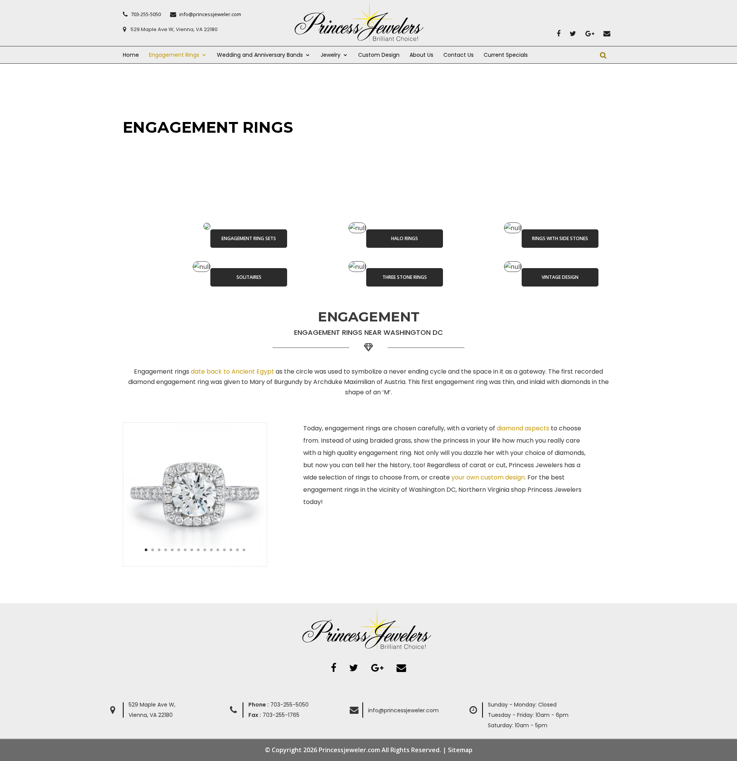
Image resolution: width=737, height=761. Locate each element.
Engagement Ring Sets (248, 238)
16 (244, 550)
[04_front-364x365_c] (195, 564)
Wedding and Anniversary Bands (260, 55)
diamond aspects (523, 428)
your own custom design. (488, 477)
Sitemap (460, 750)
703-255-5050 (278, 704)
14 (231, 550)
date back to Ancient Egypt (232, 371)
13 (224, 550)
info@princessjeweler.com (403, 710)
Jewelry (330, 55)
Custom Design (379, 55)
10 (204, 550)
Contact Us (458, 55)
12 (217, 550)
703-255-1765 (273, 715)
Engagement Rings (174, 55)
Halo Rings (404, 238)
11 (211, 550)
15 (237, 550)
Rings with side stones (560, 238)
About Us (421, 55)
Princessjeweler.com (349, 750)
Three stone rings (404, 277)
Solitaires (248, 277)
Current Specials (506, 55)
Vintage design (560, 277)
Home (131, 55)
